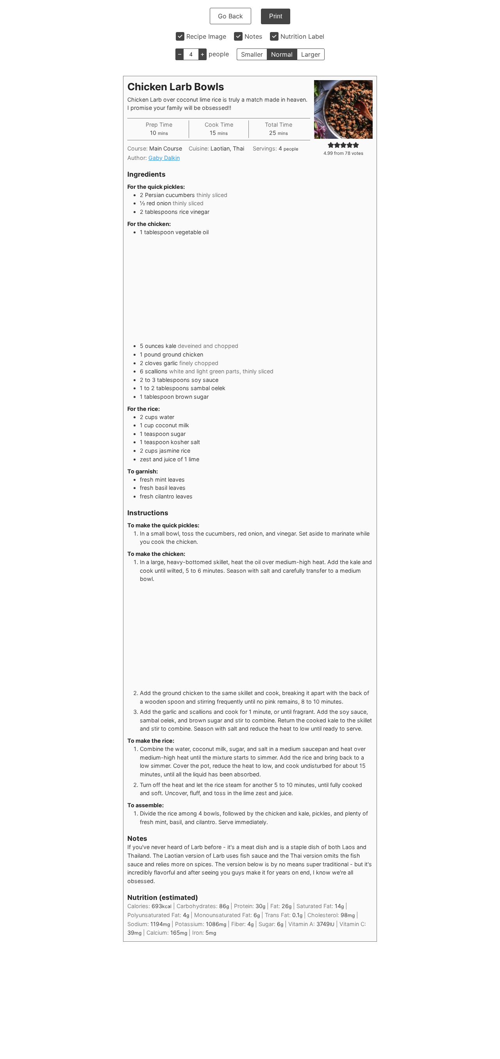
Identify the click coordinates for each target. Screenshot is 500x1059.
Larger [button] (310, 54)
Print (275, 16)
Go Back (230, 16)
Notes (253, 36)
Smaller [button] (252, 54)
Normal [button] (282, 54)
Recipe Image (206, 36)
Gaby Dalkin (164, 157)
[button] (331, 145)
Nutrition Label (302, 36)
